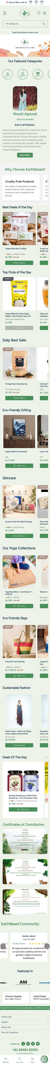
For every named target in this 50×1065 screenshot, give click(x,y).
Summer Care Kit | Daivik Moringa (18, 522)
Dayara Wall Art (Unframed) (16, 451)
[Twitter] (28, 1044)
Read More (25, 155)
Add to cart (21, 465)
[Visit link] (34, 983)
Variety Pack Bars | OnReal (15, 249)
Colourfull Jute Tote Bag (14, 661)
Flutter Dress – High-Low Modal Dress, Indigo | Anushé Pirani (18, 732)
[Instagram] (33, 1044)
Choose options (19, 263)
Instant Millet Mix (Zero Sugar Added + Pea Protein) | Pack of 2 (18, 315)
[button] (46, 946)
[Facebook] (23, 1044)
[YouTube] (38, 1044)
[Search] (44, 24)
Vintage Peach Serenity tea (16, 384)
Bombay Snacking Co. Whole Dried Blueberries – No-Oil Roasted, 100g (23, 797)
